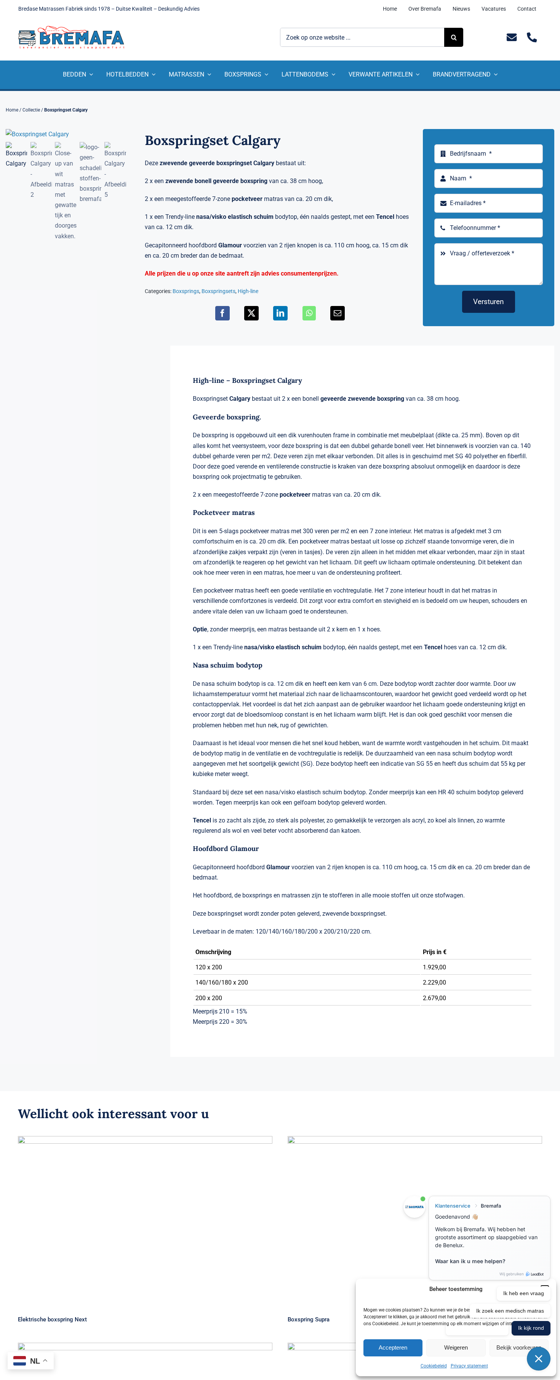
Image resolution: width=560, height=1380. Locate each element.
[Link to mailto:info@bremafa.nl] (512, 37)
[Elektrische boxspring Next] (145, 1220)
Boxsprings (186, 291)
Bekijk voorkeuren (518, 1347)
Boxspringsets (218, 291)
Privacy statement (469, 1366)
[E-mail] (337, 313)
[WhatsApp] (309, 313)
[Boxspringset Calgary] (66, 134)
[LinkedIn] (280, 313)
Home (12, 110)
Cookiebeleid (434, 1366)
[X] (251, 313)
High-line (248, 291)
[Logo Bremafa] (71, 28)
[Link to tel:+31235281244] (532, 37)
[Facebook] (222, 313)
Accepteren (393, 1347)
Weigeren (456, 1347)
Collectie (31, 110)
